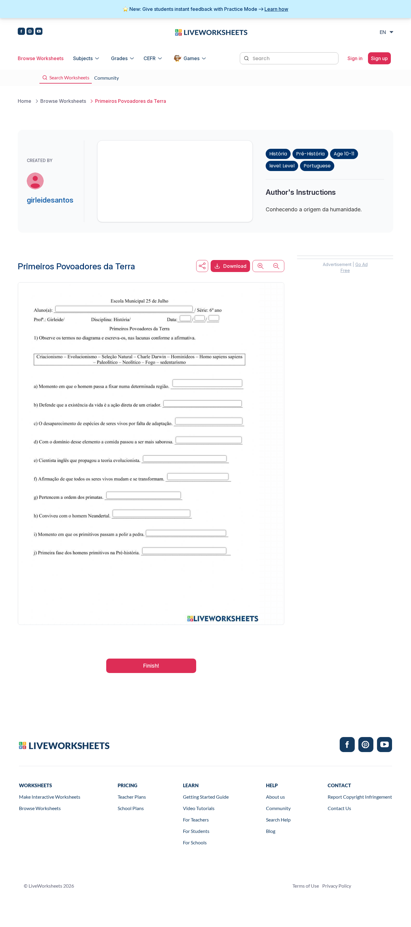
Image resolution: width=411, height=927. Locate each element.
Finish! (151, 665)
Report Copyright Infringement (360, 797)
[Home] (211, 32)
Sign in (355, 58)
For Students (196, 831)
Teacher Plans (132, 797)
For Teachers (196, 819)
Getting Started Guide (206, 797)
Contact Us (339, 808)
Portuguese (317, 165)
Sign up (379, 58)
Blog (270, 831)
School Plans (131, 808)
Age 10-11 (344, 153)
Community (278, 808)
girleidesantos (50, 200)
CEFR (150, 58)
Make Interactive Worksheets (49, 797)
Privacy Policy (336, 886)
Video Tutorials (199, 808)
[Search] (247, 57)
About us (275, 797)
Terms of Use (305, 886)
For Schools (195, 842)
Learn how (276, 9)
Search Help (278, 819)
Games (191, 58)
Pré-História (310, 153)
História (278, 153)
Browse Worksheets (40, 58)
